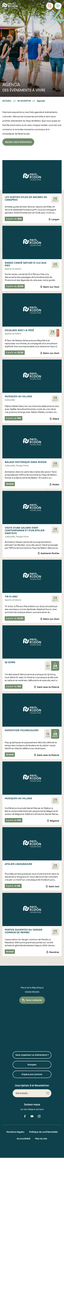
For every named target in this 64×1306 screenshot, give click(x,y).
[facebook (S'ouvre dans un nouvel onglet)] (24, 1116)
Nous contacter (34, 1000)
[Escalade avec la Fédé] (31, 325)
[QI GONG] (31, 658)
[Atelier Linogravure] (31, 858)
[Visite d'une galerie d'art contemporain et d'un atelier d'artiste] (31, 524)
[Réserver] (49, 6)
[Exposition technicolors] (31, 726)
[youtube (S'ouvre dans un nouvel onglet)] (32, 1116)
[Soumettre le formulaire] (47, 1093)
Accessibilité (23, 1139)
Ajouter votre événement (18, 142)
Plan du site (41, 1139)
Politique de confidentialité (43, 1132)
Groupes (39, 1065)
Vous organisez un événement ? (33, 1056)
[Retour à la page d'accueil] (10, 6)
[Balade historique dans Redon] (31, 457)
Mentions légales (15, 1132)
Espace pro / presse (36, 1075)
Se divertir (24, 101)
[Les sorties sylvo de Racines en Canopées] (31, 191)
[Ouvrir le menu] (58, 6)
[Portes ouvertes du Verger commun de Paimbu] (31, 924)
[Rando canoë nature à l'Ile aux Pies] (31, 258)
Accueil (6, 101)
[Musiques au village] (31, 391)
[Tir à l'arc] (31, 591)
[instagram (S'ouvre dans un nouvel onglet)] (39, 1116)
